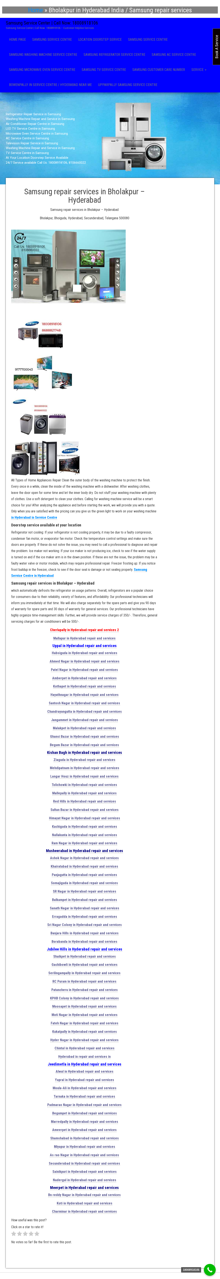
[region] (110, 138)
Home (35, 10)
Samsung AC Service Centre (174, 55)
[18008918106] (210, 1270)
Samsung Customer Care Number (158, 70)
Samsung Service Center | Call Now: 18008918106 (52, 23)
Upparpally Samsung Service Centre (127, 85)
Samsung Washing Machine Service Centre (43, 55)
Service (197, 70)
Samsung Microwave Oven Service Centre (42, 70)
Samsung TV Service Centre (104, 70)
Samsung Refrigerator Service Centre (114, 55)
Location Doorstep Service (100, 39)
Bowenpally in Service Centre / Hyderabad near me (50, 85)
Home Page (17, 39)
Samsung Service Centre (52, 39)
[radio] (13, 1234)
